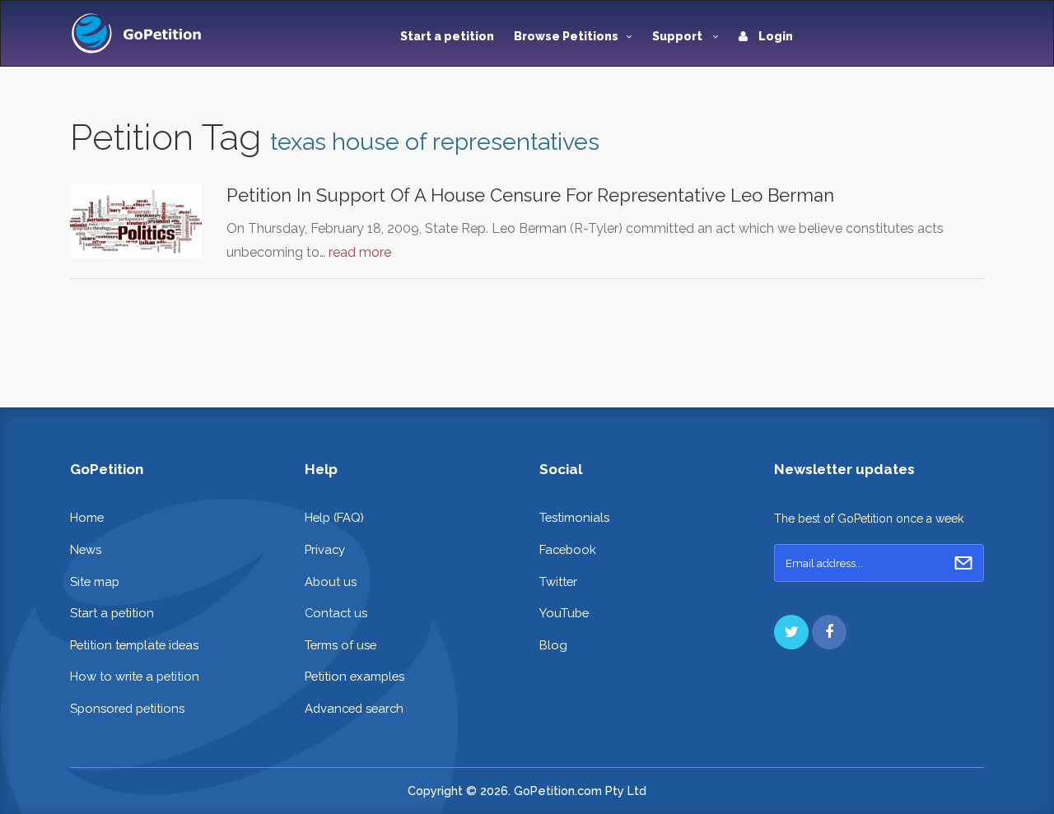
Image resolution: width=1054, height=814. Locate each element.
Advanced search (354, 708)
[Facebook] (829, 632)
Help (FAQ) (334, 517)
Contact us (336, 613)
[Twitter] (791, 632)
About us (331, 581)
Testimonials (574, 517)
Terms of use (340, 645)
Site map (94, 581)
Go (963, 563)
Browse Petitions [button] (566, 36)
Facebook (567, 549)
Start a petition (447, 36)
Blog (553, 645)
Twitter (558, 581)
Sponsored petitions (127, 708)
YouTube (564, 613)
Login (774, 36)
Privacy (325, 549)
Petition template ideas (134, 645)
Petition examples (354, 676)
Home (87, 517)
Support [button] (678, 36)
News (85, 549)
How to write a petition (134, 676)
